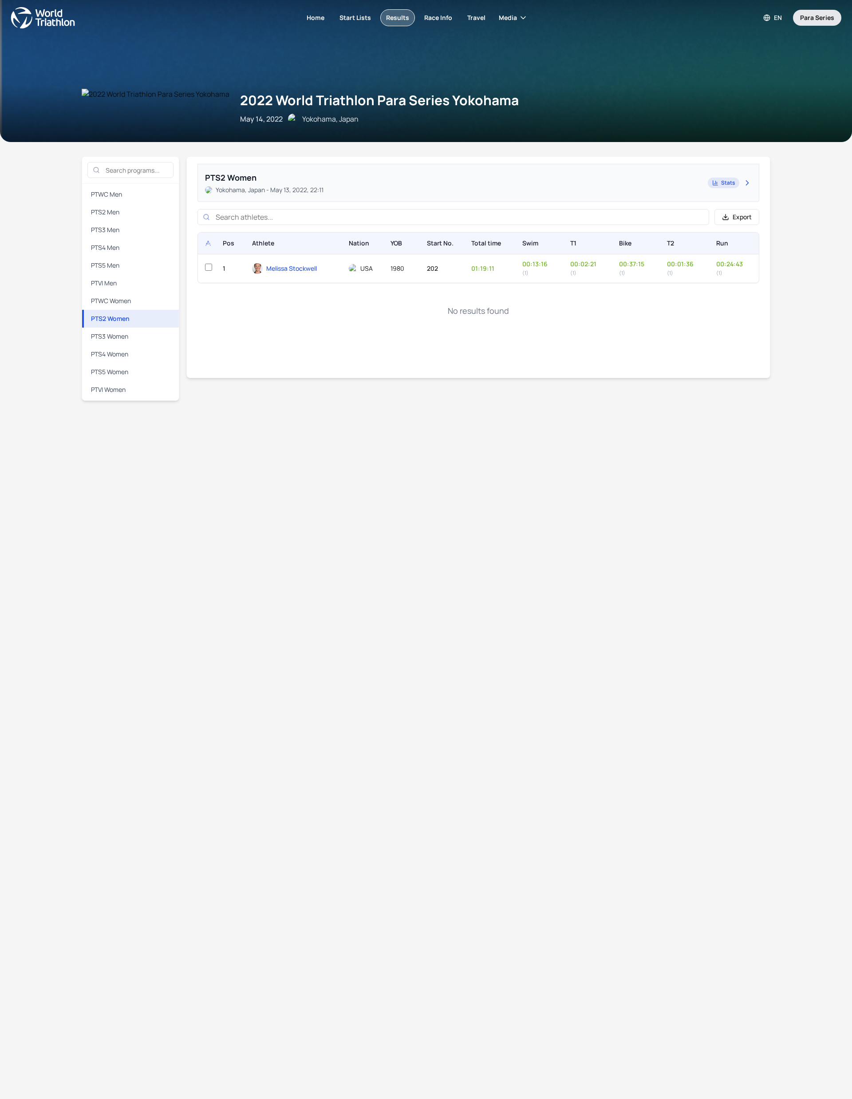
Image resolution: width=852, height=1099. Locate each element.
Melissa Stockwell (291, 268)
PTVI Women (108, 389)
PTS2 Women (110, 318)
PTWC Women (111, 300)
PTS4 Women (109, 354)
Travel (476, 17)
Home (315, 17)
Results (397, 17)
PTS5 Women (109, 372)
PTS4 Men (105, 247)
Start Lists (355, 17)
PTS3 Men (105, 229)
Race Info (438, 17)
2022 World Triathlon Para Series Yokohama (379, 100)
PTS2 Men (105, 212)
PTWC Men (106, 194)
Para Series (817, 17)
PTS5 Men (105, 265)
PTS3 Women (109, 336)
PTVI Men (104, 283)
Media (508, 17)
